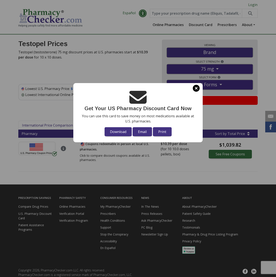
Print (162, 131)
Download (118, 131)
